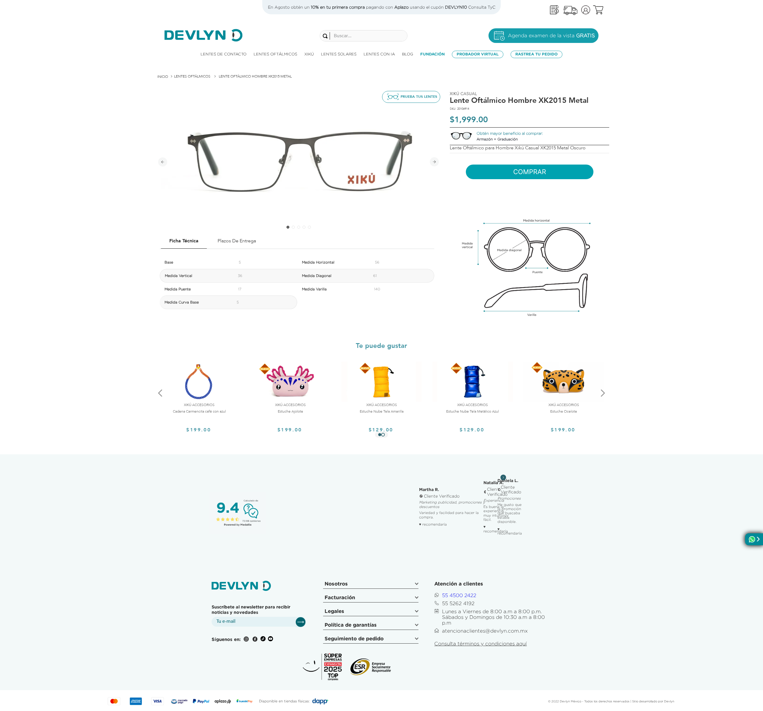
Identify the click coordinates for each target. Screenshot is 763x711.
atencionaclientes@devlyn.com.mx (485, 630)
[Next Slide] (602, 393)
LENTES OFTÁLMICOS (192, 76)
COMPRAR (529, 172)
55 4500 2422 (459, 595)
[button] (379, 434)
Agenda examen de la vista (551, 35)
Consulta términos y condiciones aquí (480, 643)
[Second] (570, 10)
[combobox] (363, 35)
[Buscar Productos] (326, 36)
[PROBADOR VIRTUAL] (411, 97)
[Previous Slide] (160, 393)
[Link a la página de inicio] (162, 77)
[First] (554, 10)
